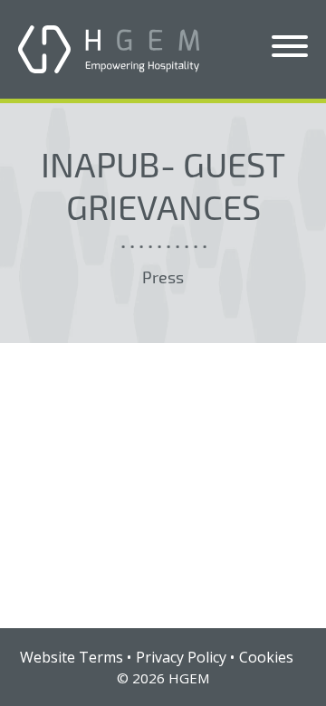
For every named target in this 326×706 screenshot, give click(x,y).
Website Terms (71, 657)
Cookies (266, 657)
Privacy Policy (181, 657)
